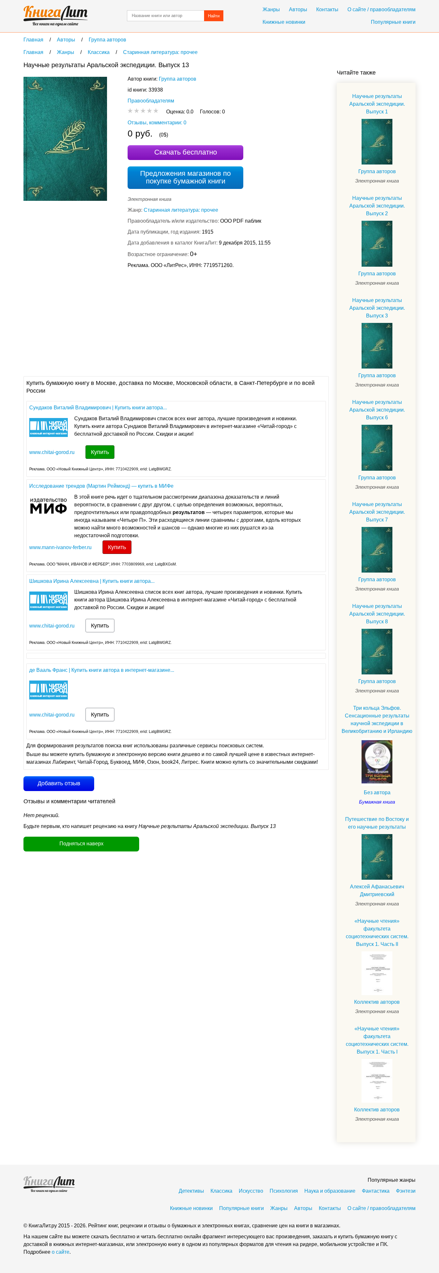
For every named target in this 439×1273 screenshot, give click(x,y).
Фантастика (376, 1191)
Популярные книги (393, 22)
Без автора (377, 792)
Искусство (251, 1191)
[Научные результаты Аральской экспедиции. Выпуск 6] (377, 447)
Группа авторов (177, 79)
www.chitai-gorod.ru (52, 452)
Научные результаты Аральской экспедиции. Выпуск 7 (377, 512)
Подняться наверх (81, 843)
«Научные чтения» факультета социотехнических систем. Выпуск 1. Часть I (377, 1040)
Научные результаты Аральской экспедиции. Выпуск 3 (377, 308)
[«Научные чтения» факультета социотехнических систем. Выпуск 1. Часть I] (377, 1081)
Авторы (298, 9)
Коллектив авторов (377, 1002)
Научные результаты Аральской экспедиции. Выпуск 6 (377, 409)
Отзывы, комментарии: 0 (157, 122)
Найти (214, 15)
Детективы (191, 1191)
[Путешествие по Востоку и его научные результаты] (377, 857)
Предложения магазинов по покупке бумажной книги (185, 177)
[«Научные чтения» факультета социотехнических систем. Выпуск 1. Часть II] (377, 973)
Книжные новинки (284, 22)
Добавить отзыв (59, 783)
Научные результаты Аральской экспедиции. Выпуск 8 (377, 613)
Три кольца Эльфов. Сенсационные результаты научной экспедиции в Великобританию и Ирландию (377, 719)
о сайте (60, 1252)
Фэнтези (406, 1191)
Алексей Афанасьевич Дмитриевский (377, 890)
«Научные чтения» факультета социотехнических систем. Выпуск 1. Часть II (377, 932)
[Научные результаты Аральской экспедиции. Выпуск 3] (377, 346)
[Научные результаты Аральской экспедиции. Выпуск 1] (377, 142)
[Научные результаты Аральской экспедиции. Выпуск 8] (377, 651)
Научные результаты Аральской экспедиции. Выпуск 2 (377, 205)
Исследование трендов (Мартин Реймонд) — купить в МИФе (101, 486)
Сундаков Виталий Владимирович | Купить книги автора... (98, 407)
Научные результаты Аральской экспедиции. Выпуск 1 (377, 103)
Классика (221, 1191)
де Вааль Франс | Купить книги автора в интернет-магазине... (101, 670)
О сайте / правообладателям (381, 9)
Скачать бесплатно (185, 152)
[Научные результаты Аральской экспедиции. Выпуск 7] (377, 550)
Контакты (327, 9)
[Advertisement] (140, 322)
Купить (100, 452)
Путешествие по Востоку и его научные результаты (377, 823)
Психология (284, 1191)
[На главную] (55, 16)
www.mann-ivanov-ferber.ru (60, 547)
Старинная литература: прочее (181, 210)
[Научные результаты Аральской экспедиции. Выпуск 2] (377, 243)
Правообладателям (151, 100)
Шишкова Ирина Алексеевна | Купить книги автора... (92, 581)
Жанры (271, 9)
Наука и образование (329, 1191)
